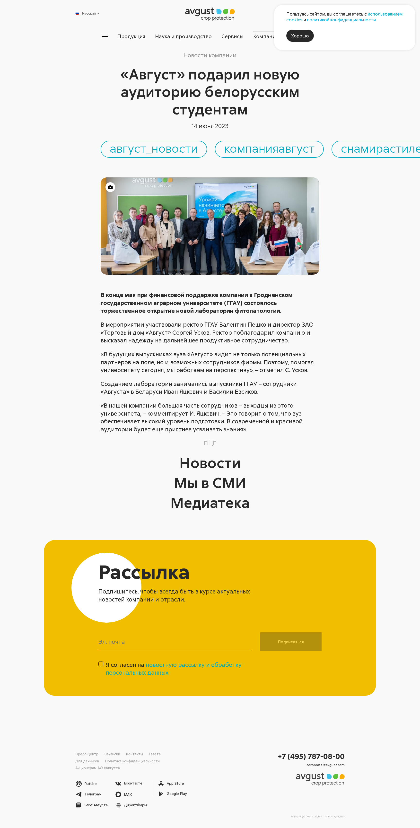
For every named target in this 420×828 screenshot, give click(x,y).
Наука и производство (183, 36)
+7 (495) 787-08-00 (311, 756)
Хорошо (300, 35)
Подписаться (291, 641)
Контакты (134, 754)
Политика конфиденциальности (132, 761)
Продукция (131, 36)
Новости (210, 462)
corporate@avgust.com (325, 765)
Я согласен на (174, 668)
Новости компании (210, 55)
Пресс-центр (86, 754)
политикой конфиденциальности (341, 19)
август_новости (154, 148)
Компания (265, 36)
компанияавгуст (269, 148)
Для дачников (87, 761)
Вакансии (112, 754)
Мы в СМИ (210, 482)
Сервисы (232, 36)
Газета (155, 754)
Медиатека (210, 502)
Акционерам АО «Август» (97, 768)
